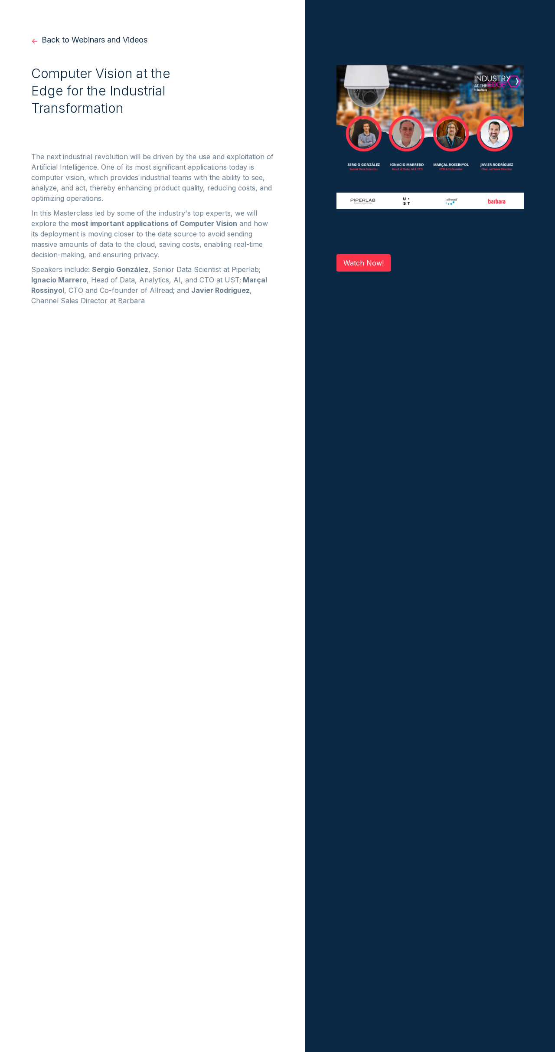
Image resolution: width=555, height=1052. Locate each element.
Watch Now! (363, 263)
